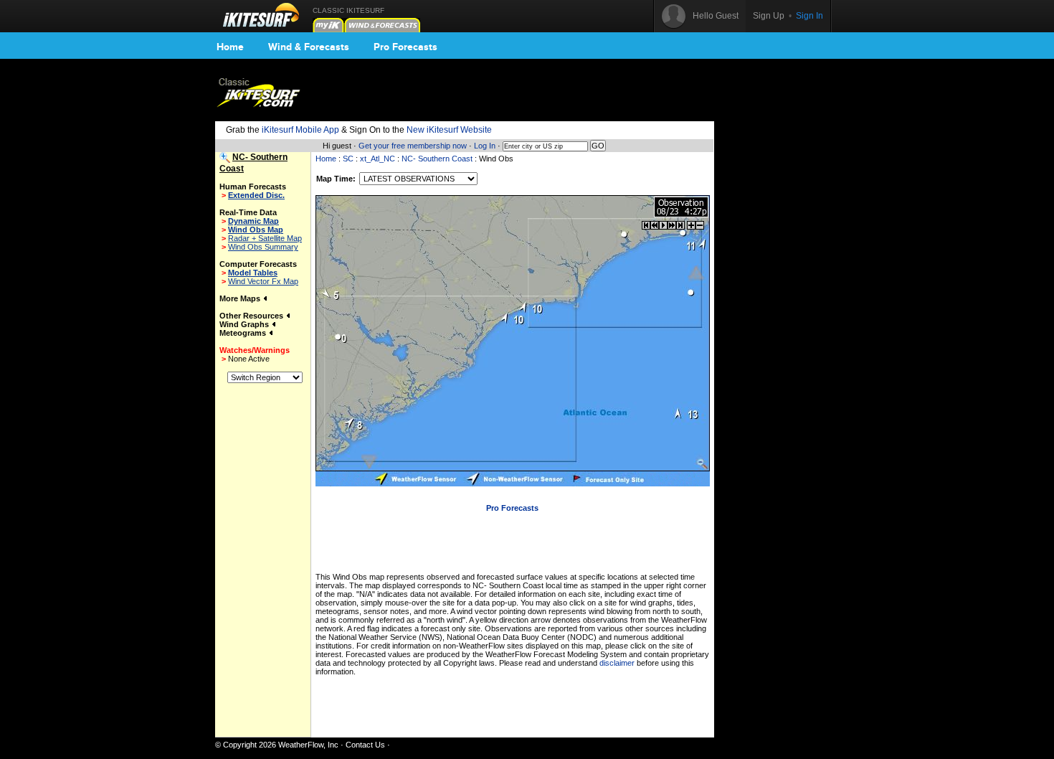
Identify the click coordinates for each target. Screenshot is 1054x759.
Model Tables (252, 272)
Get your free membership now (413, 145)
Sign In (809, 16)
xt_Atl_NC (377, 158)
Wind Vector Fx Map (263, 281)
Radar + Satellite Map (265, 238)
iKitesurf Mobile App (300, 130)
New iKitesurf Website (449, 130)
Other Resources (252, 315)
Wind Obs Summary (263, 246)
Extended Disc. (256, 195)
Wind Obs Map (255, 229)
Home (230, 46)
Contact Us (365, 744)
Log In (484, 145)
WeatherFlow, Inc (308, 744)
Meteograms (243, 333)
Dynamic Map (253, 221)
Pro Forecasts (405, 46)
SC (348, 158)
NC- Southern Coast (437, 158)
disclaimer (617, 663)
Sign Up (768, 16)
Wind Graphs (245, 324)
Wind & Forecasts (308, 46)
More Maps (240, 298)
